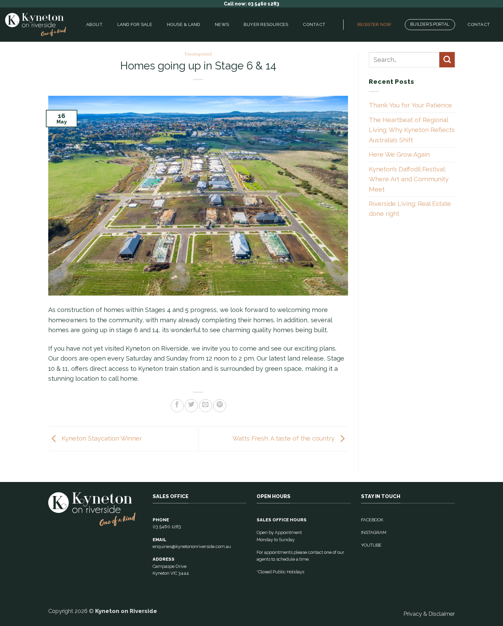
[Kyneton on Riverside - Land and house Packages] (35, 25)
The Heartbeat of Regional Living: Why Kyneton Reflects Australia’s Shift (412, 130)
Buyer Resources (266, 24)
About (94, 24)
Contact (314, 24)
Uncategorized (198, 54)
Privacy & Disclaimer (429, 613)
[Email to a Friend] (205, 405)
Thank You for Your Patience (410, 105)
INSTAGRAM (373, 532)
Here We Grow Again (399, 154)
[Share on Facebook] (177, 405)
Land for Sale (134, 24)
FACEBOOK (372, 519)
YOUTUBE (371, 545)
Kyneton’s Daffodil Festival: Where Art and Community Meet (409, 179)
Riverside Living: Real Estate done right (410, 208)
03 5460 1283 (167, 526)
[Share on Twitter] (191, 405)
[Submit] (447, 59)
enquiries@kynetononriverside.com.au (192, 546)
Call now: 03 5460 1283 (251, 3)
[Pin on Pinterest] (219, 405)
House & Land (184, 24)
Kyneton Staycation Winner (101, 438)
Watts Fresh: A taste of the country (284, 438)
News (222, 24)
